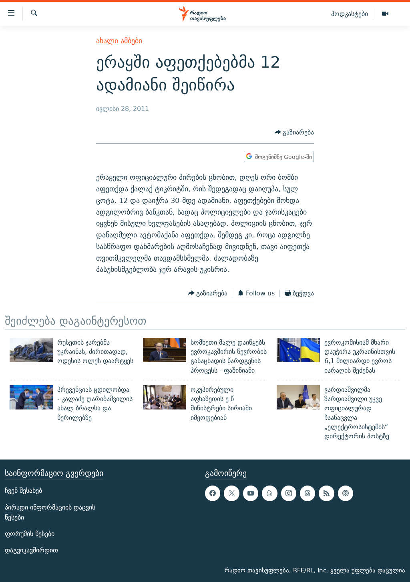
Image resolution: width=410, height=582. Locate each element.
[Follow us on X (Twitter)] (231, 493)
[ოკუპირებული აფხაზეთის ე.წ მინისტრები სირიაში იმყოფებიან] (164, 397)
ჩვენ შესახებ (23, 491)
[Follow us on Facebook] (212, 493)
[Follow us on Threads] (307, 493)
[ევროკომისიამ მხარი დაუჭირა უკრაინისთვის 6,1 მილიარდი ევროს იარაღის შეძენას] (298, 350)
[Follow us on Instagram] (288, 493)
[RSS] (326, 493)
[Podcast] (345, 493)
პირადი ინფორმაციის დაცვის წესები (50, 512)
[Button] (294, 132)
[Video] (385, 14)
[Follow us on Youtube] (250, 493)
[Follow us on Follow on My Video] (269, 493)
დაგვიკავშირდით (31, 550)
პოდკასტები (349, 13)
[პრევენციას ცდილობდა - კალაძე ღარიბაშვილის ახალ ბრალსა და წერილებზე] (31, 397)
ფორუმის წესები (29, 534)
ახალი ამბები (119, 40)
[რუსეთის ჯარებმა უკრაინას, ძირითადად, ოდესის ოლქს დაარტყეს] (31, 350)
